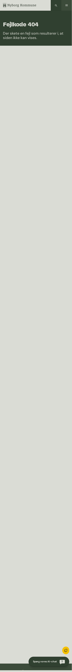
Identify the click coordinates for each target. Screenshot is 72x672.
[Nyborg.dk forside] (19, 5)
